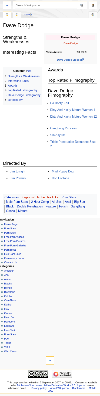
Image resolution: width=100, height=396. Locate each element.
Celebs (8, 296)
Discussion (17, 15)
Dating (7, 304)
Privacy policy (39, 388)
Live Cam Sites (12, 253)
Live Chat (9, 330)
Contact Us (10, 262)
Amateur (9, 270)
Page (7, 15)
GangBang (78, 206)
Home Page (10, 224)
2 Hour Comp (40, 201)
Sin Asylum (58, 135)
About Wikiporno (59, 388)
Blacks (8, 283)
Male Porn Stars (17, 201)
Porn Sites (10, 232)
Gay (6, 309)
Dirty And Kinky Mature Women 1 (72, 110)
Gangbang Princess (63, 128)
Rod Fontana (60, 178)
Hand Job (9, 317)
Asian (7, 279)
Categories (11, 197)
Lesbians (9, 325)
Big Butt (79, 201)
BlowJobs (9, 292)
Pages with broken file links (39, 197)
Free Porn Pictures (15, 241)
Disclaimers (78, 388)
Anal (68, 201)
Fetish (63, 206)
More (27, 14)
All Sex (57, 201)
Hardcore (9, 321)
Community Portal (14, 258)
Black (10, 206)
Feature (51, 206)
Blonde (8, 287)
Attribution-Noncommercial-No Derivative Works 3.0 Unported (51, 385)
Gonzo (10, 211)
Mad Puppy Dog (62, 171)
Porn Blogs (10, 249)
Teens (7, 342)
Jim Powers (18, 178)
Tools (93, 15)
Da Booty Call (59, 103)
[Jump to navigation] (7, 5)
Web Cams (10, 351)
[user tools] (93, 5)
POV (7, 338)
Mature (22, 211)
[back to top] (50, 360)
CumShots (10, 300)
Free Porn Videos (14, 236)
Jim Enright (17, 171)
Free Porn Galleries (15, 245)
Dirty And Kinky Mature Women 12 (73, 116)
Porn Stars (69, 197)
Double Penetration (30, 206)
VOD (7, 347)
